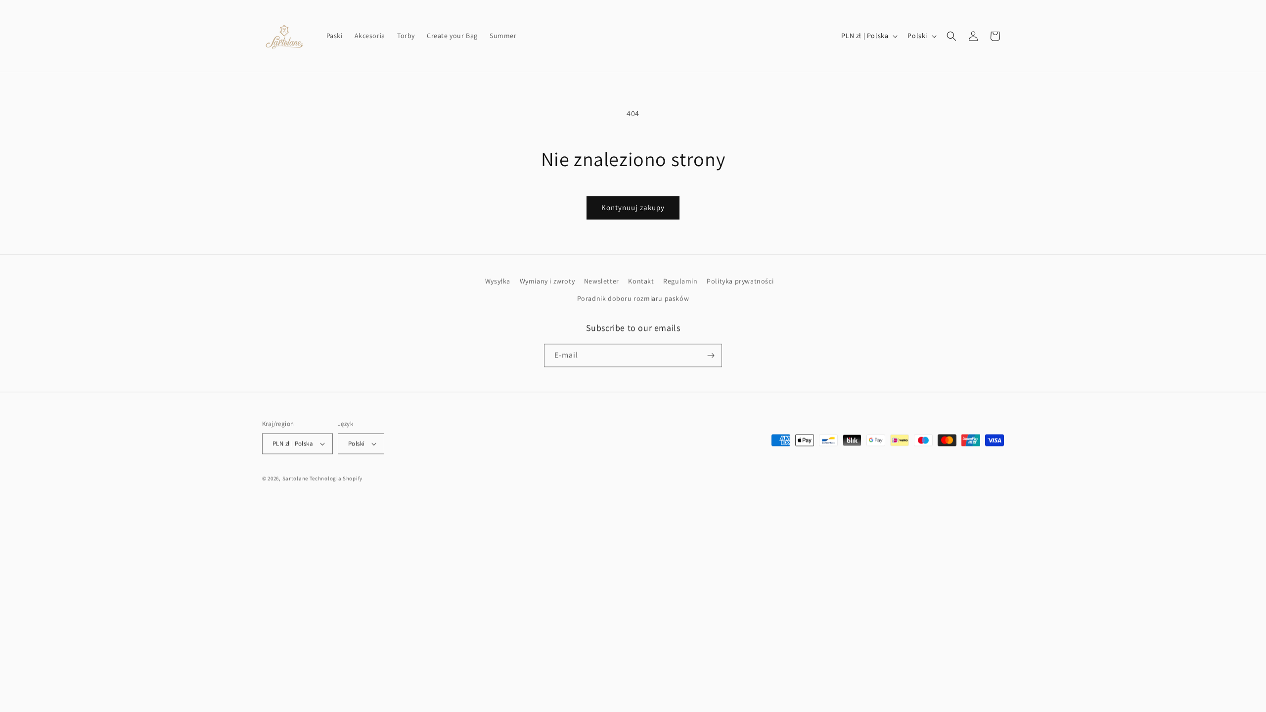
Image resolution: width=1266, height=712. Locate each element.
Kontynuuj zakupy (633, 207)
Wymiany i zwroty (547, 280)
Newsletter (601, 280)
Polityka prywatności (740, 280)
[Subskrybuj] (711, 355)
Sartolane (295, 478)
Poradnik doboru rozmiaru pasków (633, 298)
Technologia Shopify (336, 478)
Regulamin (680, 280)
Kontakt (641, 280)
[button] (951, 36)
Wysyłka (497, 280)
